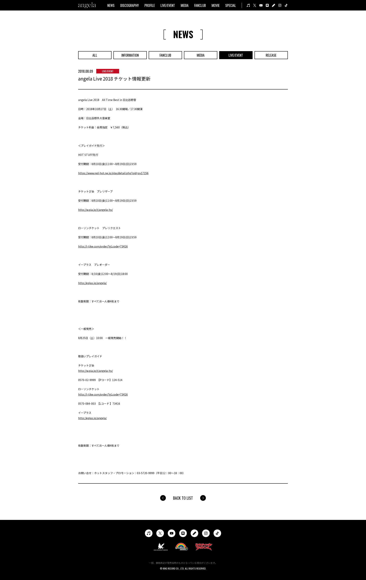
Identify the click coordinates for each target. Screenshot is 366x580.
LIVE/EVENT (168, 5)
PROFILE (149, 5)
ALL (94, 55)
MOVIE (216, 5)
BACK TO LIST (183, 498)
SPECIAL (230, 5)
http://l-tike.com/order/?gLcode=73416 (103, 246)
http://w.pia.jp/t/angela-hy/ (95, 210)
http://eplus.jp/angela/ (92, 283)
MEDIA (185, 5)
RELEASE (271, 55)
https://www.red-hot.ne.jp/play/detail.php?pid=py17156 (113, 173)
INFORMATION (130, 55)
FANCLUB (200, 5)
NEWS (111, 5)
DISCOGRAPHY (129, 5)
